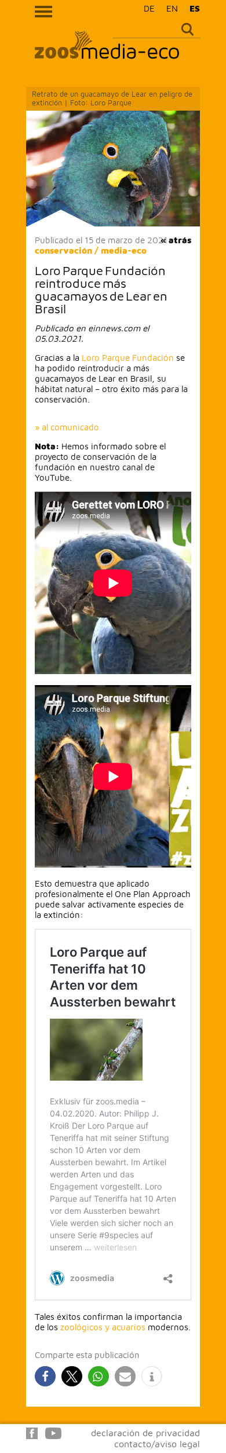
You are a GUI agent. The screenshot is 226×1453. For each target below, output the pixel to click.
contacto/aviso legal (157, 1444)
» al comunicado (67, 427)
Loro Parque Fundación (128, 358)
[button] (45, 1376)
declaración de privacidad (145, 1433)
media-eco (124, 250)
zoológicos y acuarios (102, 1327)
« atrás (176, 240)
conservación (63, 250)
